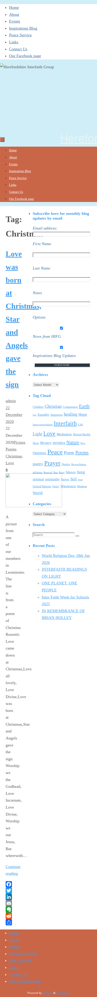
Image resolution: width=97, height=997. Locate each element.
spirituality (52, 479)
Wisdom (82, 486)
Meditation (64, 434)
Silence (71, 472)
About (14, 14)
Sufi (73, 479)
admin (11, 401)
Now (82, 443)
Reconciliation (78, 464)
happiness (57, 414)
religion (37, 472)
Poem (69, 452)
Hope (83, 414)
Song (81, 472)
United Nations (42, 486)
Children (38, 406)
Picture (19, 442)
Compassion (70, 406)
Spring (65, 479)
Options (39, 317)
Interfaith (65, 423)
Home (14, 7)
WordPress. (63, 993)
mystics (59, 442)
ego (35, 415)
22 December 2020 (14, 415)
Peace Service (20, 35)
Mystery (46, 443)
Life (80, 424)
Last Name (41, 268)
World (38, 493)
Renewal (48, 472)
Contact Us (18, 49)
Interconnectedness (43, 424)
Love (10, 463)
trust (80, 479)
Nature (72, 442)
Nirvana (47, 993)
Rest (55, 472)
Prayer (52, 463)
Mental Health (81, 434)
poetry (38, 464)
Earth (84, 406)
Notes (37, 293)
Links (13, 42)
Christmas (14, 456)
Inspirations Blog (23, 28)
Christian (53, 406)
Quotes (66, 464)
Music (36, 443)
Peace (55, 451)
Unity (55, 486)
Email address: (45, 228)
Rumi (62, 472)
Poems (11, 449)
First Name (42, 244)
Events (14, 21)
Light (37, 434)
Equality (43, 414)
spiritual (38, 479)
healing (70, 414)
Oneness (39, 453)
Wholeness (68, 486)
